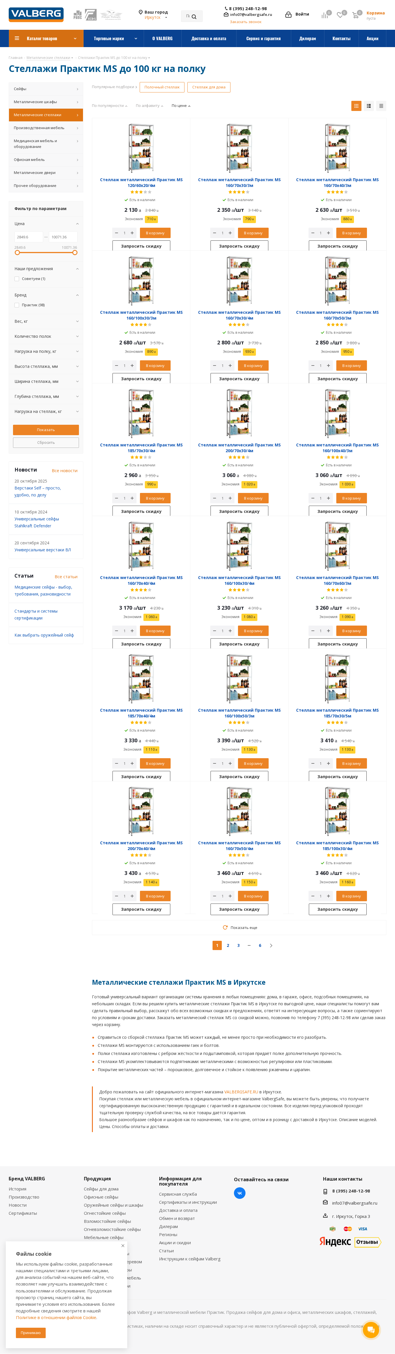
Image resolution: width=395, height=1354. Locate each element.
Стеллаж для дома (209, 87)
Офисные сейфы (101, 1197)
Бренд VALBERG (27, 1178)
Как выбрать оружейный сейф (44, 635)
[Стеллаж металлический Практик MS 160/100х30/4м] (239, 546)
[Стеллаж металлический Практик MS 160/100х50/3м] (239, 678)
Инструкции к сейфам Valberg (190, 1259)
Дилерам (168, 1226)
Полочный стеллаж (162, 87)
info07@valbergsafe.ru (251, 14)
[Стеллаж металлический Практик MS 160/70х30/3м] (239, 148)
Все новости (64, 470)
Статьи (166, 1250)
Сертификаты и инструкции (188, 1202)
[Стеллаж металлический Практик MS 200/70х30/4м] (239, 413)
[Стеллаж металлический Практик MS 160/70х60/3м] (337, 546)
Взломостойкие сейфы (107, 1221)
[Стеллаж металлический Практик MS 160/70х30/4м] (239, 280)
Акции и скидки (175, 1242)
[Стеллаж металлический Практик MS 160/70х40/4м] (141, 546)
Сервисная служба (178, 1194)
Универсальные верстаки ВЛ (42, 549)
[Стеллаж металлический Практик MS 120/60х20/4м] (141, 148)
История (17, 1189)
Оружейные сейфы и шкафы (113, 1205)
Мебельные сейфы (103, 1237)
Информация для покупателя (180, 1181)
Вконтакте (240, 1193)
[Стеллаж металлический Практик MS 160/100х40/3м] (337, 413)
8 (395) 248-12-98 (248, 8)
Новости (18, 1205)
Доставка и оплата (178, 1210)
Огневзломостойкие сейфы (112, 1229)
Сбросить (46, 442)
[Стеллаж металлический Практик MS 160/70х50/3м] (337, 280)
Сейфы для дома (101, 1189)
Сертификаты (23, 1213)
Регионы (168, 1234)
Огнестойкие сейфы (105, 1213)
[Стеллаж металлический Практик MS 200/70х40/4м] (141, 811)
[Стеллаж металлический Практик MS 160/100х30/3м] (141, 280)
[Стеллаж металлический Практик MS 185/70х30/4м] (141, 413)
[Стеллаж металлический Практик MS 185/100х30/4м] (337, 811)
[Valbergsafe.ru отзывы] (350, 1241)
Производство (24, 1197)
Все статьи (66, 576)
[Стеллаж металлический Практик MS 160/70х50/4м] (239, 811)
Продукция (97, 1178)
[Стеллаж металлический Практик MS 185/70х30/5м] (337, 678)
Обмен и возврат (177, 1218)
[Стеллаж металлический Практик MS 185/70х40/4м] (141, 678)
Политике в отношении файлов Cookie (56, 1317)
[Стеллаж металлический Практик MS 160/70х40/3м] (337, 148)
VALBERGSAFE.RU (241, 1092)
